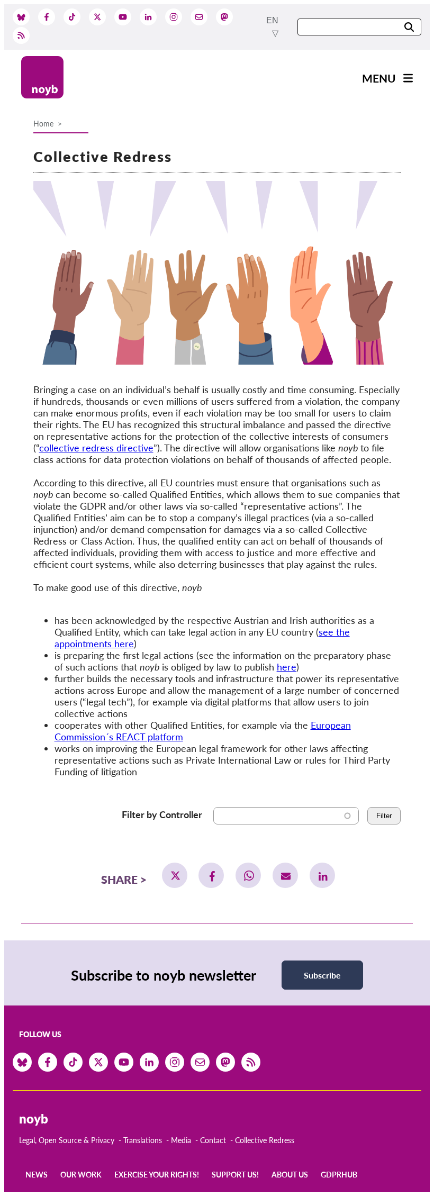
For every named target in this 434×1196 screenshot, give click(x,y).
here (286, 667)
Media (181, 1140)
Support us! (235, 1174)
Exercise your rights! (156, 1174)
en (272, 20)
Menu (379, 78)
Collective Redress (264, 1140)
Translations (142, 1140)
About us (290, 1174)
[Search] (409, 28)
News (36, 1174)
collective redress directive (96, 448)
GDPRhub (339, 1174)
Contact (213, 1140)
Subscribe (322, 975)
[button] (174, 875)
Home (43, 123)
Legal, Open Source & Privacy (66, 1140)
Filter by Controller (162, 814)
